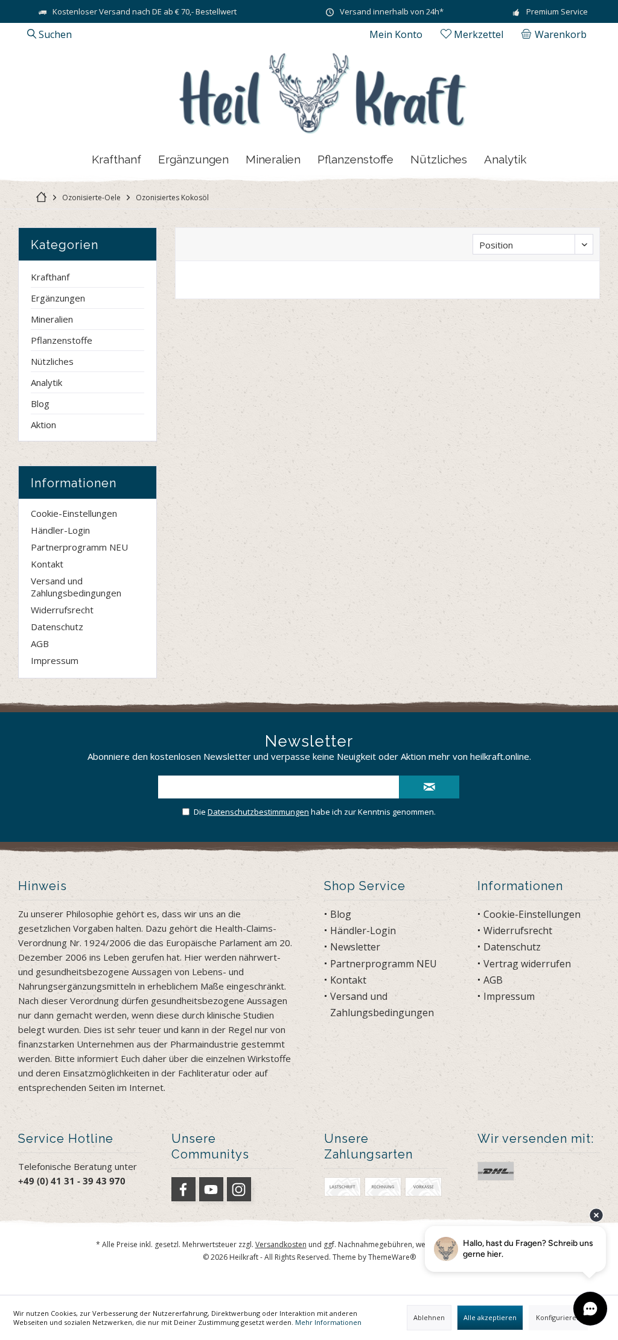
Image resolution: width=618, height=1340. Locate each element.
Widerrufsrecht (62, 610)
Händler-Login (60, 530)
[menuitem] (556, 34)
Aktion (43, 425)
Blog (40, 403)
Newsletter (355, 946)
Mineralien (52, 319)
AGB (40, 643)
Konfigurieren (558, 1317)
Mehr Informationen (328, 1322)
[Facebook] (183, 1189)
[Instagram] (239, 1189)
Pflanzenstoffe (61, 340)
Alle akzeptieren (490, 1317)
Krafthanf (50, 277)
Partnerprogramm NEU (79, 547)
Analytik (46, 382)
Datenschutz (57, 627)
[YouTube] (211, 1189)
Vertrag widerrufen (527, 963)
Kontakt (47, 564)
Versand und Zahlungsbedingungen (76, 587)
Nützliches (52, 361)
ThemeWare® (392, 1257)
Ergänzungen (58, 298)
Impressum (54, 660)
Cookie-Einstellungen (74, 513)
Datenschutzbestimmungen (258, 811)
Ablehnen (429, 1317)
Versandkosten (281, 1244)
